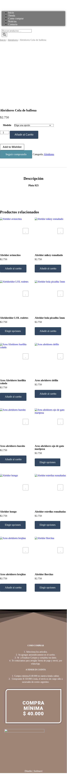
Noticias (12, 21)
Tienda (11, 15)
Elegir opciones (13, 331)
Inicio (11, 12)
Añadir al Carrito (24, 134)
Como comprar (16, 18)
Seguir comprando (16, 154)
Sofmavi (38, 771)
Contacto (12, 24)
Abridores (13, 40)
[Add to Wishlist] (26, 231)
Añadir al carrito (13, 268)
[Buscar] (4, 35)
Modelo (7, 125)
